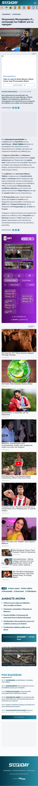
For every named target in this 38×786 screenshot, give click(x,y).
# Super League (14, 588)
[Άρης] (20, 7)
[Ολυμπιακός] (2, 7)
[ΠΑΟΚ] (15, 7)
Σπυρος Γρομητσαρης (9, 91)
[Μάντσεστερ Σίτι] (33, 7)
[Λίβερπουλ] (24, 7)
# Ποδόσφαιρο (30, 591)
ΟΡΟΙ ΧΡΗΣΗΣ (31, 770)
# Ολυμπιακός (19, 591)
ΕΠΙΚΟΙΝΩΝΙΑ (7, 770)
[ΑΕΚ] (11, 7)
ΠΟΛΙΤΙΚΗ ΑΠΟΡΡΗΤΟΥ (19, 770)
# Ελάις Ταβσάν (26, 588)
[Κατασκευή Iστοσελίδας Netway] (22, 778)
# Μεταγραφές (7, 591)
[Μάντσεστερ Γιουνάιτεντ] (29, 7)
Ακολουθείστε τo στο (19, 638)
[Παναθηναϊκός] (6, 7)
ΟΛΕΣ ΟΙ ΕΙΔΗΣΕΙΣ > (19, 717)
